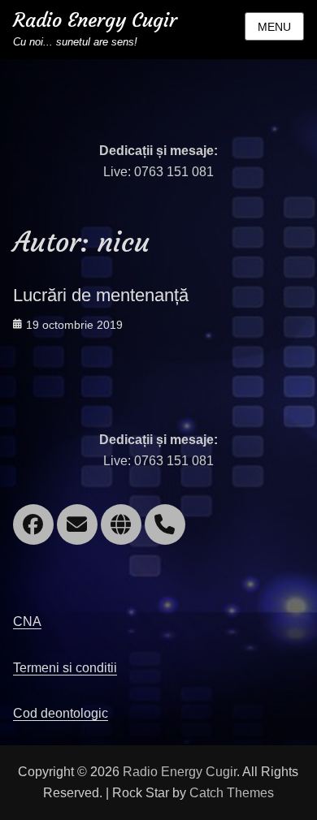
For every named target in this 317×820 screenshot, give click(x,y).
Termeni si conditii (65, 668)
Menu (274, 26)
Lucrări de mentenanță (101, 295)
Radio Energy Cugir (95, 20)
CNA (27, 621)
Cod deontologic (60, 713)
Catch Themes (231, 793)
